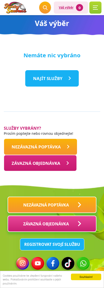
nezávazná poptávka (36, 147)
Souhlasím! (86, 277)
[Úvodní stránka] (15, 8)
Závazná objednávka (36, 163)
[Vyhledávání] (45, 8)
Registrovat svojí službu (52, 244)
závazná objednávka (46, 224)
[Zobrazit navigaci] (95, 8)
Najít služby (47, 78)
